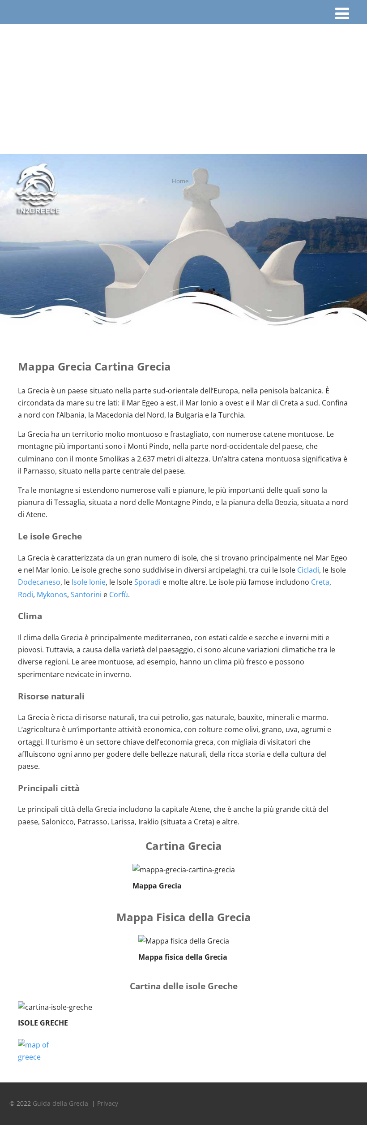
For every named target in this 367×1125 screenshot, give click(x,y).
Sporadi (147, 582)
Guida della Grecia (61, 1103)
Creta (320, 582)
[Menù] (342, 13)
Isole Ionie (89, 582)
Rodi (25, 594)
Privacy (107, 1103)
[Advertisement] (183, 87)
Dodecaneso (39, 582)
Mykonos (52, 594)
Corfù (118, 594)
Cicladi (308, 570)
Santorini (86, 594)
